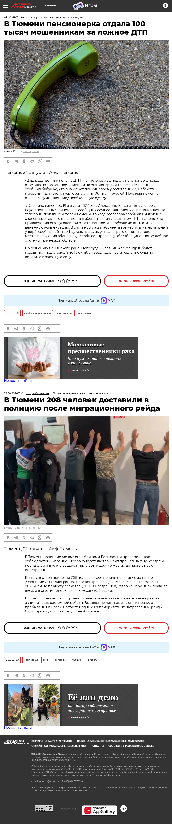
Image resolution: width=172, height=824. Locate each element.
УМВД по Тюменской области (23, 527)
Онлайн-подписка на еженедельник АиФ (58, 746)
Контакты (97, 746)
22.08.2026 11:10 (13, 393)
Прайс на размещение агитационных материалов (111, 741)
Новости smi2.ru (18, 381)
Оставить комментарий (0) (136, 281)
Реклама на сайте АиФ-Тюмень (51, 741)
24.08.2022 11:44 (14, 17)
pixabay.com (31, 151)
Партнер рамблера (68, 808)
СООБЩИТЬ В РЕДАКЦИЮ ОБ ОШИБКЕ (131, 746)
